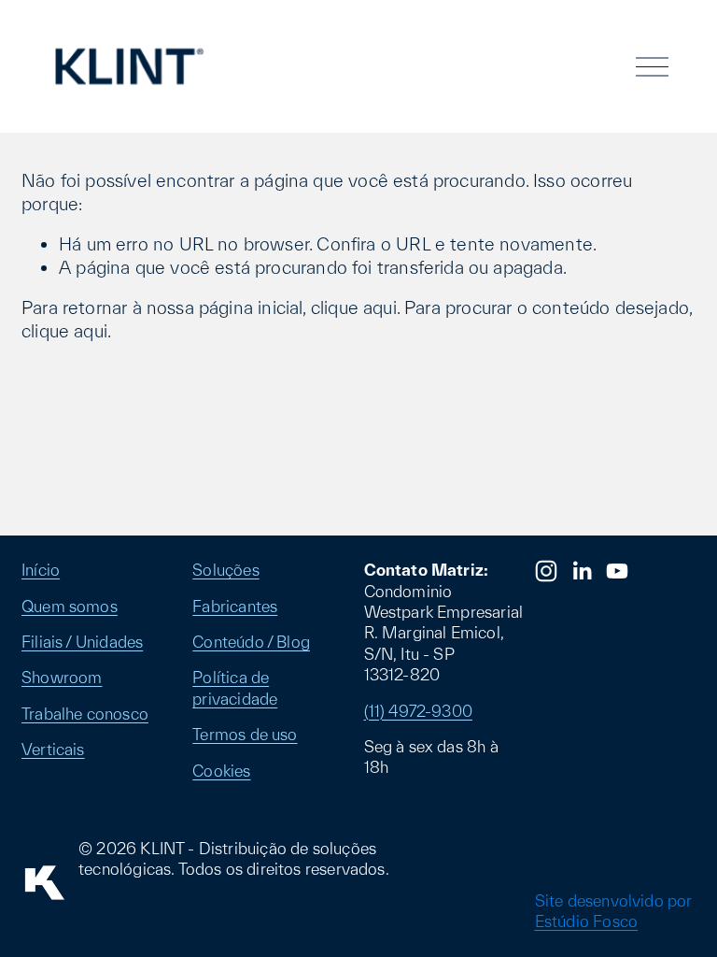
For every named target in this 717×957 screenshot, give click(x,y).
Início (40, 569)
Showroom (61, 677)
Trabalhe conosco (84, 713)
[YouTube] (617, 571)
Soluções (225, 569)
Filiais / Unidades (82, 641)
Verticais (53, 749)
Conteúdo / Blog (251, 641)
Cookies (221, 770)
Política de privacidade (234, 687)
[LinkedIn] (581, 571)
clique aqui (354, 307)
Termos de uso (244, 734)
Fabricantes (234, 606)
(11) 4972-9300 (418, 711)
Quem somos (69, 606)
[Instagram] (546, 571)
